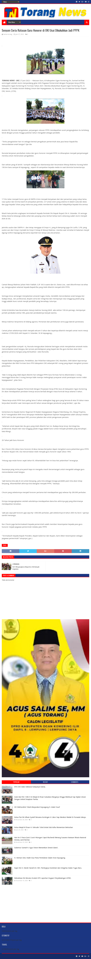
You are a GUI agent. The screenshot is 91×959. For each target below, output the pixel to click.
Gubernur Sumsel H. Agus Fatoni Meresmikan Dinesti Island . (36, 848)
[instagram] (88, 2)
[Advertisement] (45, 902)
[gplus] (82, 2)
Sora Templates (15, 956)
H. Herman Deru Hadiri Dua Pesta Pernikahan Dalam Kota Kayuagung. (40, 858)
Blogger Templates (28, 956)
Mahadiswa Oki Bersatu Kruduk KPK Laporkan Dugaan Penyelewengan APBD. (42, 878)
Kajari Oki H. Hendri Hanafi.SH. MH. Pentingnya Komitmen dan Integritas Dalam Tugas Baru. (48, 868)
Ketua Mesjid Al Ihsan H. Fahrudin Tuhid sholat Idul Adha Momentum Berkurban (43, 827)
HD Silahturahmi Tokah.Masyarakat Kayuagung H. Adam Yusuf (37, 807)
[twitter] (79, 2)
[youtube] (85, 2)
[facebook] (76, 2)
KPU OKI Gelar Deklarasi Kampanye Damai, (30, 787)
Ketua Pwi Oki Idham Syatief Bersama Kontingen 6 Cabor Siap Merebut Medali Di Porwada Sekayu (50, 817)
